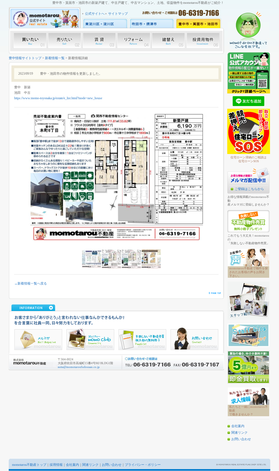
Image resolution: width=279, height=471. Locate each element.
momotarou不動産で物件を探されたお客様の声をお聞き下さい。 (248, 272)
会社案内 (237, 426)
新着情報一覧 (55, 58)
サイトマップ (118, 14)
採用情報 (56, 465)
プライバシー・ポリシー (143, 465)
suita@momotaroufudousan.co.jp (79, 367)
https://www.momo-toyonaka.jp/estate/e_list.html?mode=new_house (58, 98)
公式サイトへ (95, 14)
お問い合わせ (241, 439)
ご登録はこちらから (249, 189)
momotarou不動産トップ (29, 465)
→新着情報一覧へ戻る (30, 283)
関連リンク (239, 432)
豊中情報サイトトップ (25, 58)
